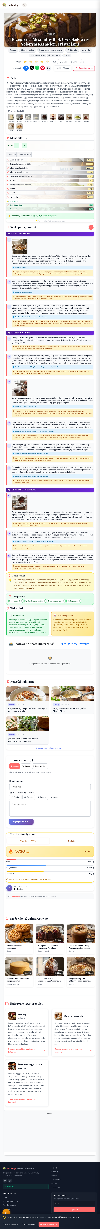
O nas (5, 1197)
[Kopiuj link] (48, 68)
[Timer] (91, 227)
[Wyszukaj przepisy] (24, 5)
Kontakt (54, 1183)
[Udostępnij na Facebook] (26, 68)
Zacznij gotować (86, 68)
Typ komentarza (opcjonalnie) (22, 792)
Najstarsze (26, 766)
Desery (13, 50)
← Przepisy (49, 34)
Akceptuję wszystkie (48, 1224)
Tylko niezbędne (28, 1224)
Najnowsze (15, 766)
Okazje (54, 1176)
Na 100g (71, 841)
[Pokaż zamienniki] (87, 160)
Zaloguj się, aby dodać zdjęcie (76, 644)
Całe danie (28, 841)
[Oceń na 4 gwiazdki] (42, 62)
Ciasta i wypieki (27, 50)
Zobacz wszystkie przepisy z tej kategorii (22, 1050)
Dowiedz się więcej (10, 1224)
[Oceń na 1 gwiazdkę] (25, 62)
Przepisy (54, 1172)
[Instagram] (10, 1181)
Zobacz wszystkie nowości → (50, 748)
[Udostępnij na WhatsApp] (37, 68)
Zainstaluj (10, 1186)
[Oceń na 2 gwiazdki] (30, 62)
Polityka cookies (9, 1205)
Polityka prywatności (11, 1201)
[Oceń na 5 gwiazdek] (47, 62)
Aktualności (55, 1180)
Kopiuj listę (12, 154)
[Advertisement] (50, 1133)
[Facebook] (5, 1181)
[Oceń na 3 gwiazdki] (36, 62)
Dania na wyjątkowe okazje (50, 50)
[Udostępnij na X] (32, 68)
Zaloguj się (15, 896)
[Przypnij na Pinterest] (42, 68)
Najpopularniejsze (39, 766)
